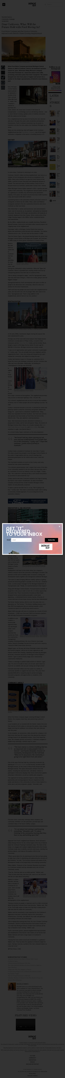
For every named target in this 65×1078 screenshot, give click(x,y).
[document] (32, 539)
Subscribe (51, 540)
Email (9, 540)
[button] (59, 526)
